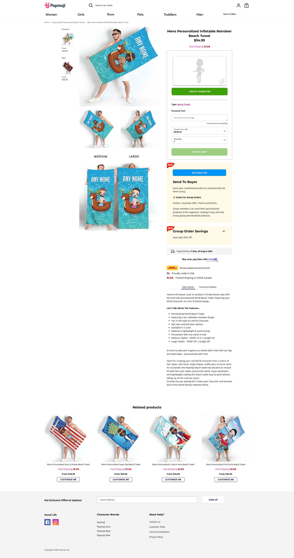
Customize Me (68, 479)
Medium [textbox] (178, 131)
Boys (111, 15)
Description (188, 287)
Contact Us (154, 521)
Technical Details (208, 287)
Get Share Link (199, 172)
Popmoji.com (64, 550)
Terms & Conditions (159, 531)
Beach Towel (183, 104)
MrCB (200, 15)
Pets (140, 15)
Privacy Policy (156, 536)
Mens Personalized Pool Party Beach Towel (225, 464)
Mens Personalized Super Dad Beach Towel (120, 464)
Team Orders (229, 15)
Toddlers (170, 15)
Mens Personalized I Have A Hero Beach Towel (173, 464)
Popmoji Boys (104, 530)
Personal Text (178, 110)
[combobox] (199, 130)
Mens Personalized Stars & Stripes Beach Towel (68, 464)
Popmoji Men (103, 535)
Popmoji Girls (104, 526)
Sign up (213, 499)
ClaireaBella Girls (81, 15)
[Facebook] (47, 522)
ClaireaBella (51, 15)
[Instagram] (56, 522)
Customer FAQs (157, 526)
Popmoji (101, 522)
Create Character (199, 91)
